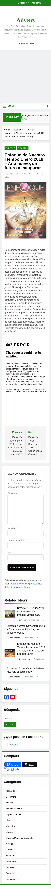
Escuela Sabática (14, 808)
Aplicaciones (12, 791)
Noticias (9, 844)
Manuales (10, 826)
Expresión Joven (13, 814)
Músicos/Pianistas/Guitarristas (20, 838)
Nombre (12, 528)
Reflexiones (11, 861)
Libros (8, 820)
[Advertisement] (25, 77)
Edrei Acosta (12, 174)
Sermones (10, 873)
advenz (22, 620)
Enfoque (10, 148)
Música (9, 832)
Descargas (11, 797)
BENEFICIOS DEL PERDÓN (27, 3)
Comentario (14, 493)
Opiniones (10, 849)
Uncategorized (12, 879)
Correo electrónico (17, 540)
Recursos (10, 855)
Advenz (25, 20)
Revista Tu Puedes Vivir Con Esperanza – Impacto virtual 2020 (30, 611)
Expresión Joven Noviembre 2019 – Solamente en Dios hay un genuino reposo (26, 629)
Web (10, 552)
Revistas (22, 148)
